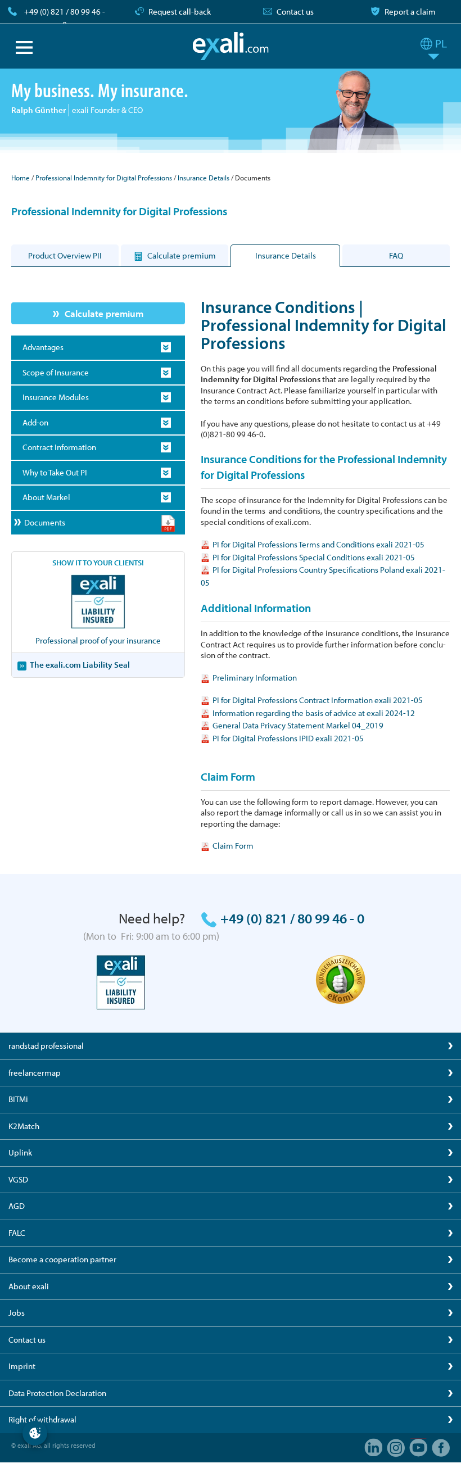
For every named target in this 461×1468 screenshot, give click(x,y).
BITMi (18, 1099)
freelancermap (34, 1072)
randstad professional (46, 1045)
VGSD (18, 1179)
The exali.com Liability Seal (80, 664)
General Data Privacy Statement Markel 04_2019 (298, 725)
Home (20, 177)
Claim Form (233, 845)
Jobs (16, 1312)
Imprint (21, 1366)
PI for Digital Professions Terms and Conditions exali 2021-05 (318, 544)
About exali (28, 1286)
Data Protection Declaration (57, 1393)
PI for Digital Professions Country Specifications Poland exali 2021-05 (323, 576)
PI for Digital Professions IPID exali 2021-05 (288, 738)
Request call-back (179, 11)
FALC (16, 1232)
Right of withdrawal (42, 1419)
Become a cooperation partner (62, 1259)
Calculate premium (104, 313)
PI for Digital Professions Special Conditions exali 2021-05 (314, 557)
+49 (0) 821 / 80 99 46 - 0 (64, 18)
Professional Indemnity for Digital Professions (103, 177)
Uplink (20, 1152)
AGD (16, 1205)
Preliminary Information (255, 677)
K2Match (23, 1126)
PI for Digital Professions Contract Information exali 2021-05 (318, 700)
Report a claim (410, 11)
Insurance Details (203, 177)
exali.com (230, 46)
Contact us (295, 11)
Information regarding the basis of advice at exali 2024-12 (314, 713)
